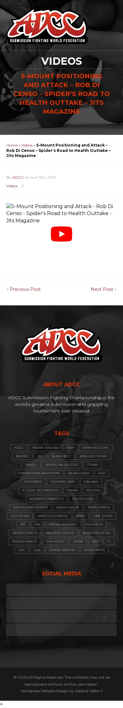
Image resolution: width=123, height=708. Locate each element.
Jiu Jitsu (93, 490)
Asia (70, 448)
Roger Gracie (24, 541)
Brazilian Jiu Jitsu (62, 465)
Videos (26, 145)
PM (37, 524)
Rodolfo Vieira (97, 533)
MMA (80, 516)
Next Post (102, 289)
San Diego (55, 541)
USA (37, 550)
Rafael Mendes (63, 524)
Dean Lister (78, 473)
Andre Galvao (45, 448)
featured (33, 482)
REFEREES (94, 524)
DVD (101, 473)
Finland (91, 482)
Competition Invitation (38, 473)
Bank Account (96, 448)
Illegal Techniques (40, 490)
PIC (23, 524)
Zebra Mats (94, 550)
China (92, 465)
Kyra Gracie (99, 507)
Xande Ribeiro (62, 550)
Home (11, 145)
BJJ (40, 456)
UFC (21, 550)
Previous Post (25, 289)
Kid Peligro (82, 499)
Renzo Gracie (25, 533)
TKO (95, 541)
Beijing (22, 456)
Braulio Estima (93, 456)
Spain (78, 541)
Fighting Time (63, 482)
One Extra (103, 516)
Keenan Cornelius (46, 499)
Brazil (31, 465)
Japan (72, 490)
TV (109, 541)
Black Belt (61, 456)
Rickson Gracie (60, 533)
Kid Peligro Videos (30, 507)
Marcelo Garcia (52, 516)
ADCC (18, 177)
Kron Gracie (67, 507)
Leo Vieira (20, 516)
